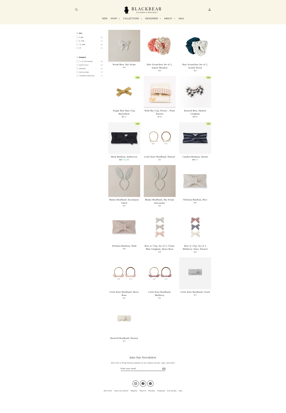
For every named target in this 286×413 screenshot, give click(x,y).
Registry (134, 391)
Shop (114, 18)
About (168, 18)
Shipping (161, 391)
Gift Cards (108, 391)
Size (80, 33)
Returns (143, 391)
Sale (181, 18)
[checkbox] (90, 37)
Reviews (151, 391)
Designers (152, 18)
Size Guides (172, 391)
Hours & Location (121, 391)
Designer (82, 57)
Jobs (180, 391)
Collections (131, 18)
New (104, 18)
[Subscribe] (163, 368)
